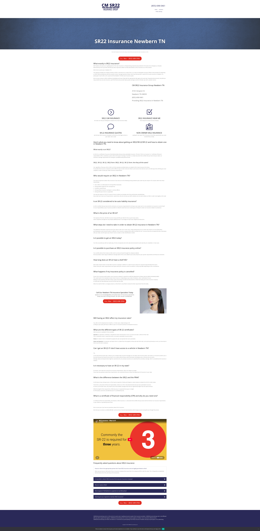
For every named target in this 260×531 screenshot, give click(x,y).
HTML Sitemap (159, 11)
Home (156, 9)
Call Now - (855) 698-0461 (130, 58)
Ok (163, 528)
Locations (161, 9)
